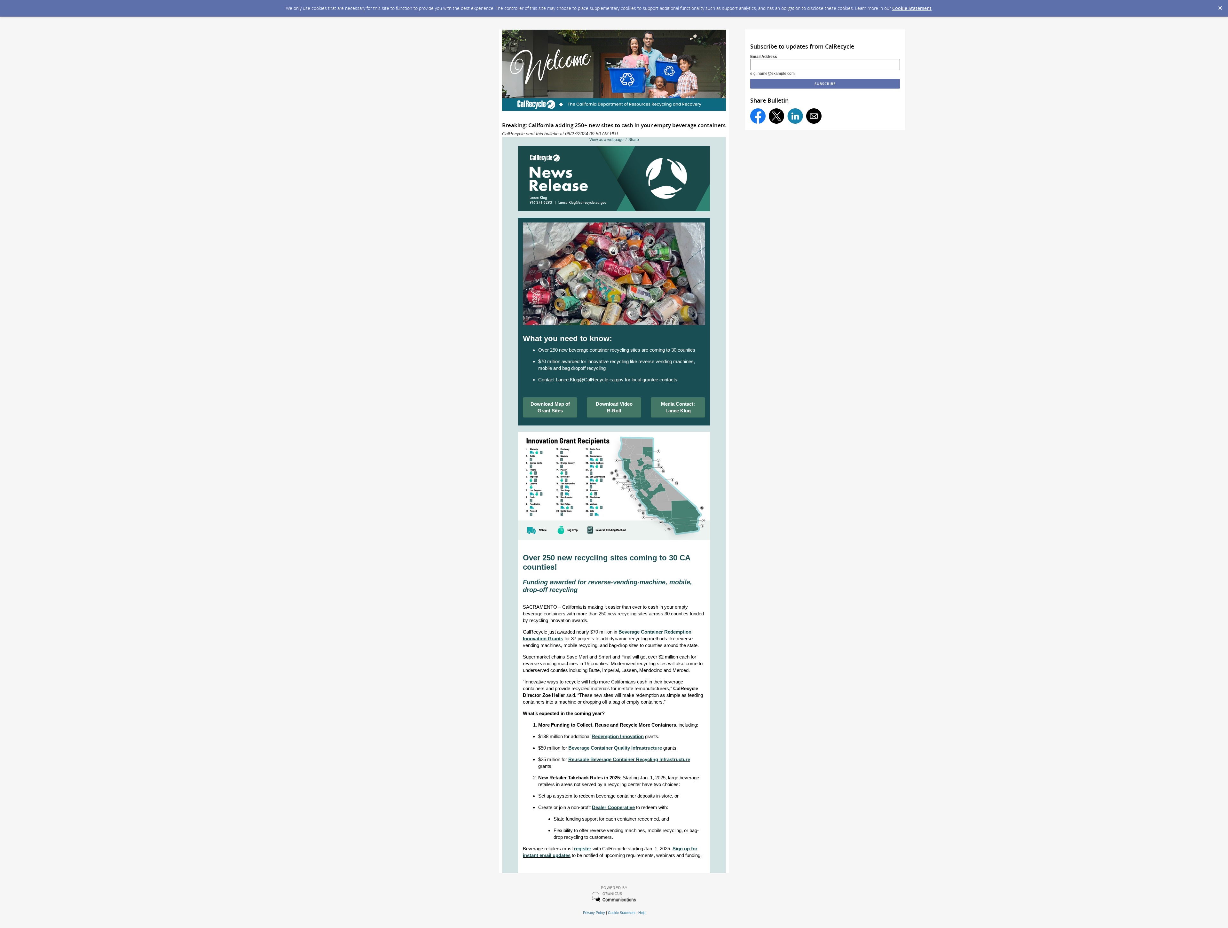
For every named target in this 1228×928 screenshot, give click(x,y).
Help (641, 913)
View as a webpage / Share (614, 139)
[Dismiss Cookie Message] (1220, 6)
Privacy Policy (594, 913)
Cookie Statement (912, 8)
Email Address (763, 56)
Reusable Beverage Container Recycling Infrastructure (629, 759)
